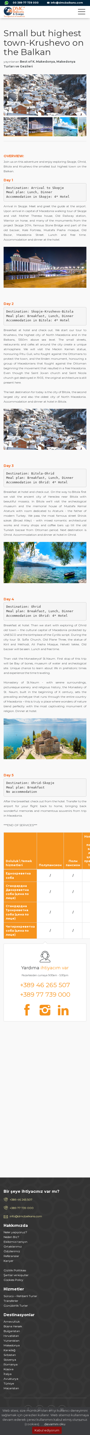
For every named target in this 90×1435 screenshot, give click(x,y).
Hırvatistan (11, 1336)
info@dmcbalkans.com (67, 2)
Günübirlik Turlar (16, 1305)
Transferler (11, 1301)
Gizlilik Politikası (15, 1270)
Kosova (8, 1369)
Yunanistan (11, 1340)
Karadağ (9, 1350)
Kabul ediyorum (47, 1430)
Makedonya (12, 1345)
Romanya (11, 1364)
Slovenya (10, 1359)
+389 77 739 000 (45, 994)
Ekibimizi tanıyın (15, 1241)
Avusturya (11, 1378)
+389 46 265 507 (45, 985)
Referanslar (11, 1256)
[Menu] (81, 12)
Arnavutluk (12, 1321)
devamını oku (54, 1424)
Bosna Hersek (13, 1326)
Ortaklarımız (13, 1246)
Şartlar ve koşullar (16, 1275)
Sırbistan (10, 1355)
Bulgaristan (12, 1331)
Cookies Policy (13, 1280)
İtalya (8, 1374)
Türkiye (9, 1383)
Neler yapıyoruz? (15, 1232)
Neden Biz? (11, 1237)
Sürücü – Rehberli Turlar (20, 1296)
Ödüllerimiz (12, 1251)
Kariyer (8, 1261)
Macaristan (11, 1388)
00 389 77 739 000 (26, 2)
